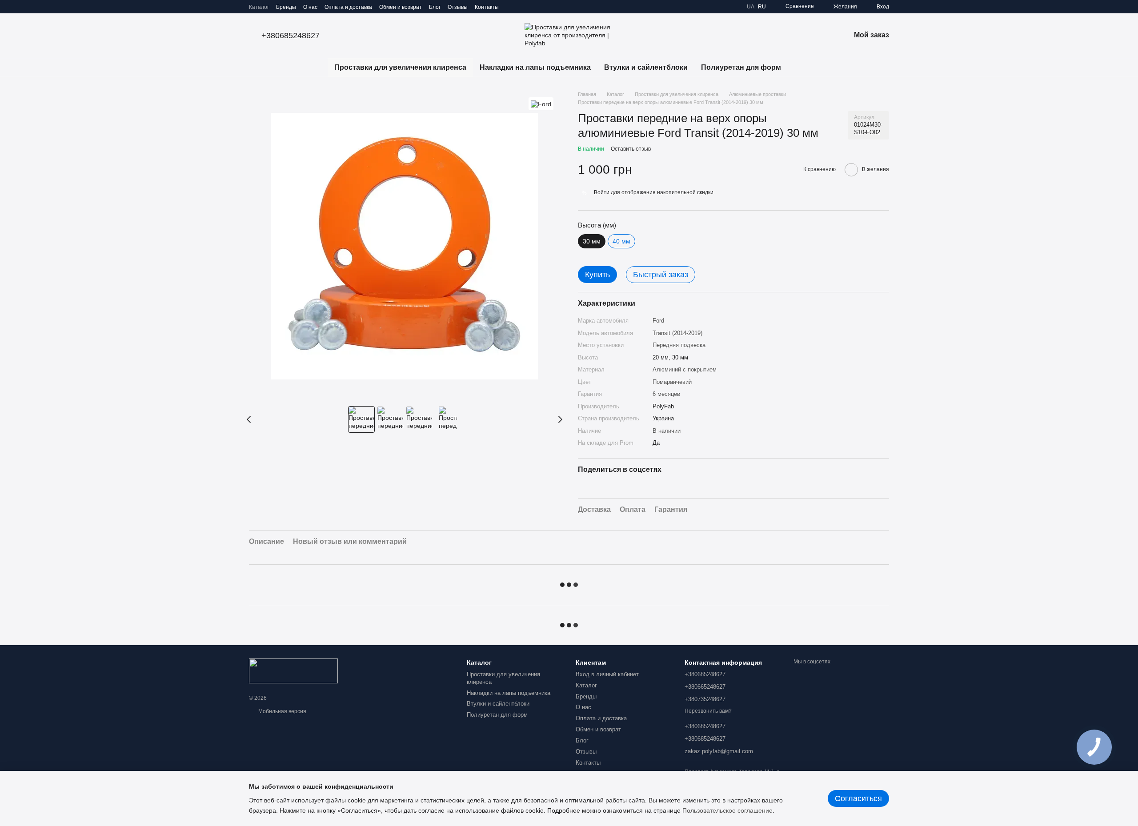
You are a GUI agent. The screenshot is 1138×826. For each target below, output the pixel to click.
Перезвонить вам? (708, 711)
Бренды (286, 7)
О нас (310, 7)
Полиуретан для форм (741, 67)
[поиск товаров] (804, 67)
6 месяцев (666, 394)
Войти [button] (601, 192)
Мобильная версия (281, 711)
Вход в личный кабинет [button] (607, 674)
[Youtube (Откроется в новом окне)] (543, 6)
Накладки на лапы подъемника (535, 67)
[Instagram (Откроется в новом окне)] (511, 6)
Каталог (259, 7)
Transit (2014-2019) (677, 333)
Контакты (487, 7)
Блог (435, 7)
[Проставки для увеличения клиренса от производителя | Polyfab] (293, 670)
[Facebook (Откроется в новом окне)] (532, 6)
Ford (658, 320)
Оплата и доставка (348, 7)
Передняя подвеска (679, 345)
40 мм (621, 241)
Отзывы (458, 7)
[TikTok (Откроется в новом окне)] (521, 6)
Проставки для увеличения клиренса (400, 67)
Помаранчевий (672, 382)
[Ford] (541, 103)
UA (750, 6)
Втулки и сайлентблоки (646, 67)
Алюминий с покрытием (685, 369)
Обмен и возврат (400, 7)
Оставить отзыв (631, 149)
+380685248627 (290, 36)
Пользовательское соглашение (727, 810)
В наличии (667, 430)
